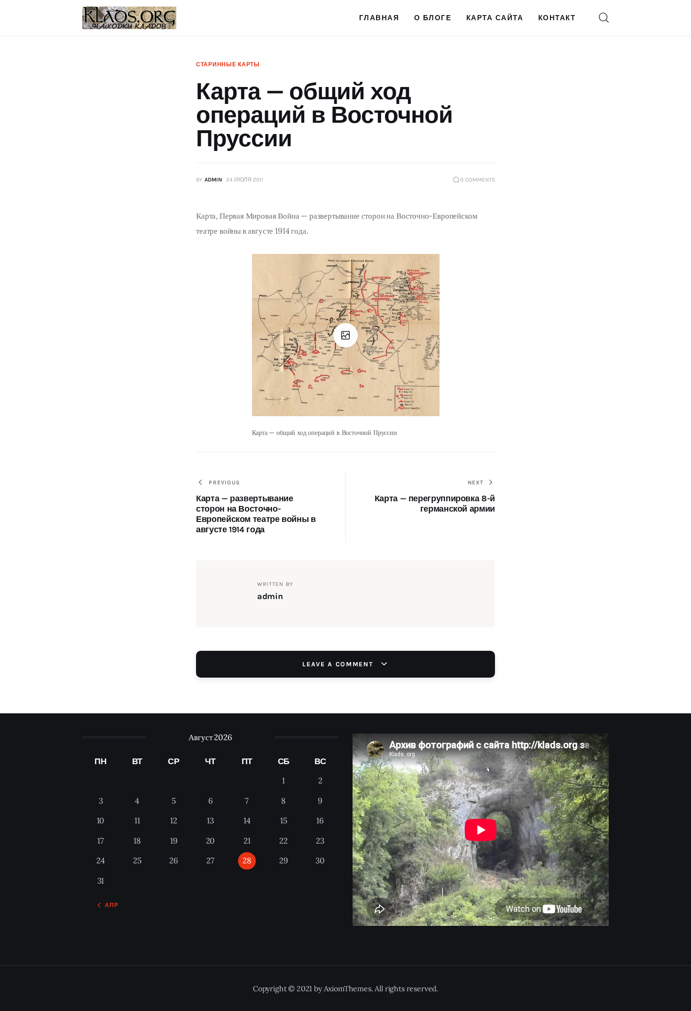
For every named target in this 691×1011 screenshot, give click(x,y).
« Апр (108, 905)
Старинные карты (228, 64)
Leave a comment (339, 664)
